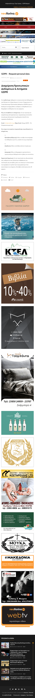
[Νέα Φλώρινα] (9, 14)
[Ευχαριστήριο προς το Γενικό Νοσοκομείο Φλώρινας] (5, 663)
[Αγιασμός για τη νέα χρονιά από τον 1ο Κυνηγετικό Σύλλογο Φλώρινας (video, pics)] (5, 671)
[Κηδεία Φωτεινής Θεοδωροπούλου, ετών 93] (5, 645)
